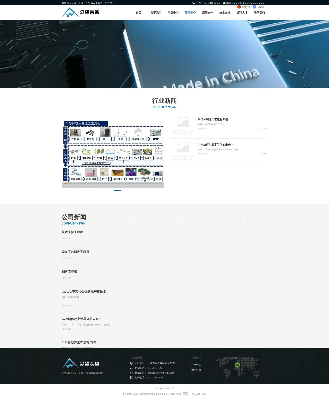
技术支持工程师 (72, 232)
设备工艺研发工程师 (75, 252)
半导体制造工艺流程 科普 (79, 342)
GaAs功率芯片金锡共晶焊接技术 (84, 291)
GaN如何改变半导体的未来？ (82, 319)
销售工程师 (69, 271)
